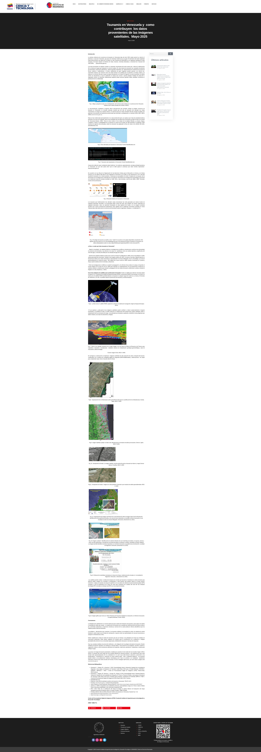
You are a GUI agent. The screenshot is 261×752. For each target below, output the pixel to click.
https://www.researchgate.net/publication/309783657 (129, 684)
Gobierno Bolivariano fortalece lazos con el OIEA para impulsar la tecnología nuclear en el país (164, 102)
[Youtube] (101, 740)
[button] (95, 708)
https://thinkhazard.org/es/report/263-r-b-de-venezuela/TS (104, 693)
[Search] (170, 53)
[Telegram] (104, 740)
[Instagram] (97, 740)
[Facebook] (93, 740)
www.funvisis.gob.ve (97, 114)
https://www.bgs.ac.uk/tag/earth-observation (101, 695)
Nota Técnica (130, 21)
